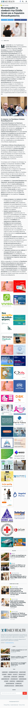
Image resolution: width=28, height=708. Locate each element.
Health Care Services (9, 685)
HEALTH (13, 553)
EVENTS (10, 674)
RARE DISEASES (23, 678)
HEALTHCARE (22, 672)
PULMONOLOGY (14, 678)
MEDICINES (21, 676)
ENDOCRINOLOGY (5, 678)
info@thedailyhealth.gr (9, 642)
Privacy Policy (7, 704)
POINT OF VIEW (5, 5)
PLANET (6, 681)
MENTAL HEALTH (19, 685)
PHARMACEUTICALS (14, 672)
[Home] (7, 1)
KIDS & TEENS (7, 676)
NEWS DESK (6, 40)
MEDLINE (13, 563)
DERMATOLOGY (20, 681)
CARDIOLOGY (18, 683)
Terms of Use (22, 704)
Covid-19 (15, 674)
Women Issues (22, 674)
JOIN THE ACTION (15, 573)
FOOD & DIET (14, 676)
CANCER (4, 674)
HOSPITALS (12, 681)
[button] (7, 20)
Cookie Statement (14, 704)
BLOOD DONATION (10, 683)
